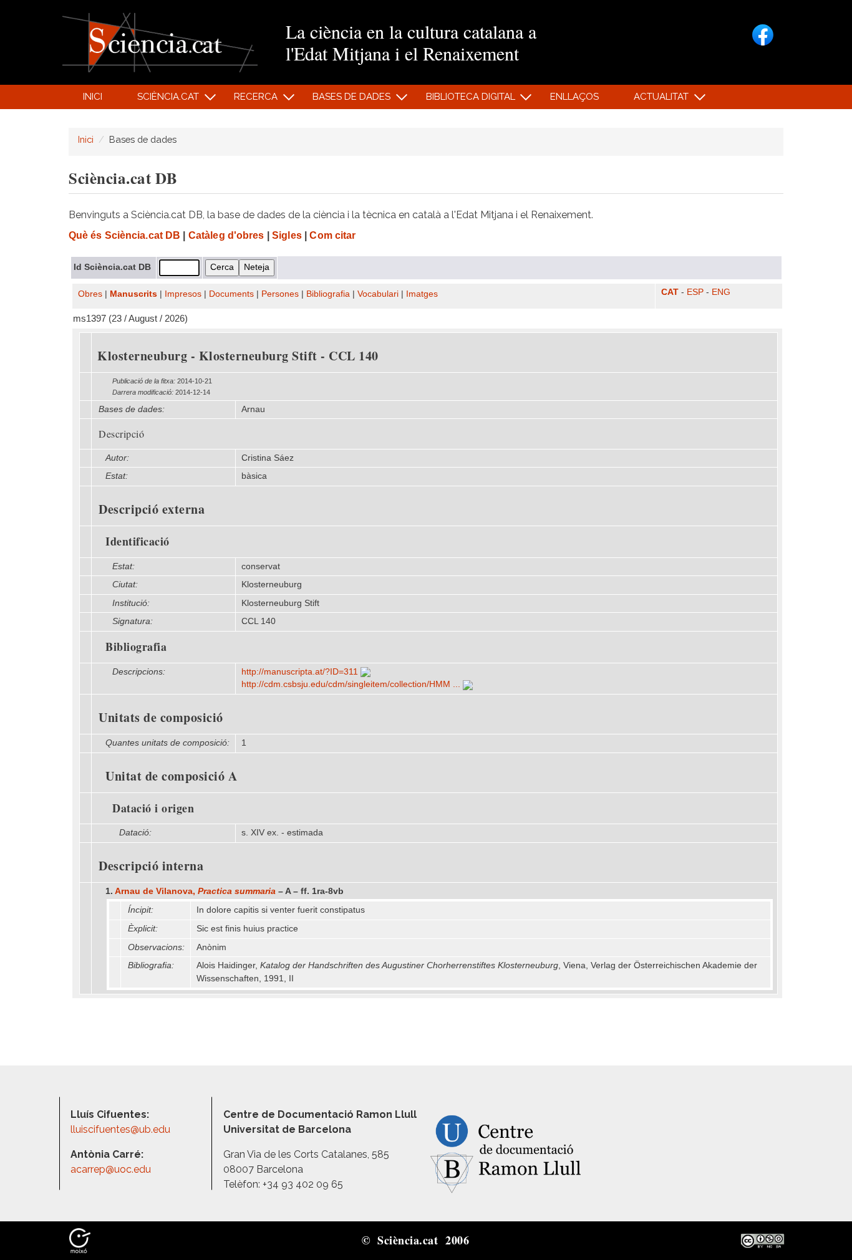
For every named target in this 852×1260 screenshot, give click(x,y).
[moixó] (79, 1240)
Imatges (422, 294)
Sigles (287, 235)
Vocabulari (378, 294)
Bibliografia (328, 294)
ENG (721, 292)
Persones (280, 294)
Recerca (249, 100)
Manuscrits (133, 294)
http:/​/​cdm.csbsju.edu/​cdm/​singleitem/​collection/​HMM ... (352, 684)
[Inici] (160, 41)
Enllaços (574, 96)
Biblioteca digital (463, 100)
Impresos (183, 294)
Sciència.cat (161, 100)
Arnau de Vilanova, (195, 891)
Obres (90, 294)
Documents (231, 294)
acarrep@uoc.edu (110, 1169)
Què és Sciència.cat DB (124, 235)
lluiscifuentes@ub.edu (121, 1129)
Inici (92, 96)
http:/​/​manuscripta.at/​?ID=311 (301, 671)
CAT (670, 292)
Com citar (332, 235)
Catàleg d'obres (226, 235)
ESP (695, 292)
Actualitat (654, 100)
